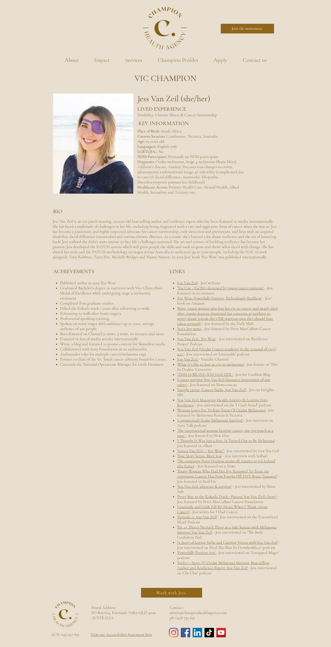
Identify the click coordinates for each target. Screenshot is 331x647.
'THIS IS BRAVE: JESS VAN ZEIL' (205, 374)
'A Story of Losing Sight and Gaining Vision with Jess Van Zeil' (227, 542)
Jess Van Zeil (187, 282)
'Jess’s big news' (189, 328)
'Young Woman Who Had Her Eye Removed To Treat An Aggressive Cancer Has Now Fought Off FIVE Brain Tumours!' (227, 474)
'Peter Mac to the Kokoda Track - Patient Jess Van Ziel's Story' (227, 496)
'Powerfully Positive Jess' (196, 552)
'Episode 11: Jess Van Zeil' (197, 517)
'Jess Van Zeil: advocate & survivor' (204, 486)
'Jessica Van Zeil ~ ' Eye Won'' (200, 450)
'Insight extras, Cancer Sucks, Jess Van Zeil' (212, 389)
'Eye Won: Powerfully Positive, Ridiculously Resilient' (219, 298)
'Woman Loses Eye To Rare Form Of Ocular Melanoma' (221, 410)
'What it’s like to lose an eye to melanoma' (210, 364)
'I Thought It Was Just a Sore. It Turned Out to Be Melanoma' (226, 440)
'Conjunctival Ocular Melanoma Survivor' (210, 420)
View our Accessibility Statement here (121, 634)
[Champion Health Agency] (173, 632)
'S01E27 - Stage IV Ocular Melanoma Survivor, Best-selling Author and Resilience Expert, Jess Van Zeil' (223, 565)
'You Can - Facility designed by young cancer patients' (221, 288)
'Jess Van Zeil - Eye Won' (196, 338)
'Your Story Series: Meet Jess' (199, 455)
